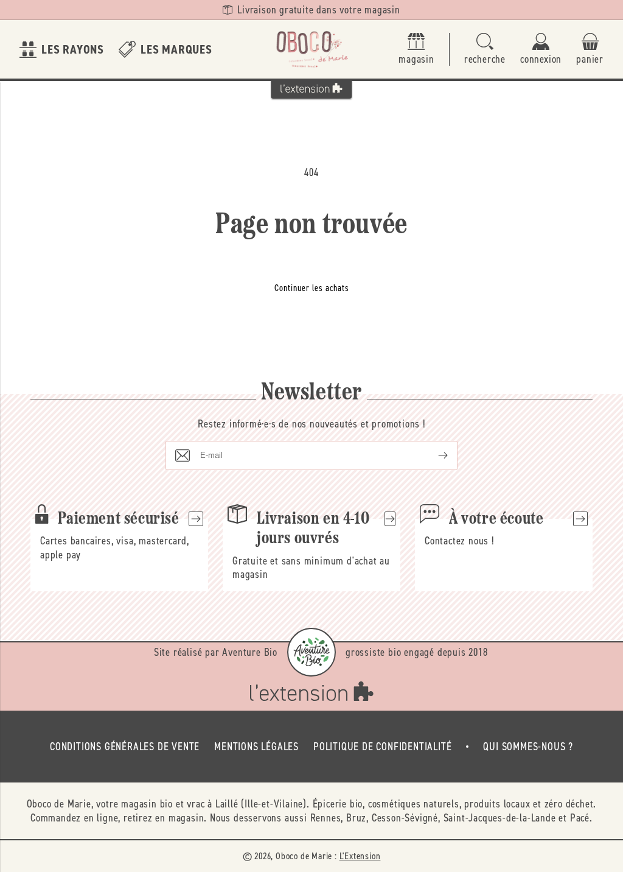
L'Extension (360, 855)
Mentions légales (256, 746)
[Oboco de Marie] (311, 49)
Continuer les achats (311, 288)
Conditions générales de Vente (125, 746)
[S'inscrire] (433, 455)
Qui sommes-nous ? (528, 746)
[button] (485, 49)
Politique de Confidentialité (382, 746)
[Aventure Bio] (311, 652)
